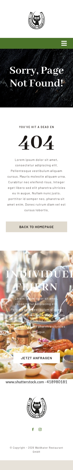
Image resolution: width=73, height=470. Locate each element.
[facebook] (33, 429)
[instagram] (40, 429)
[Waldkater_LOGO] (36, 12)
